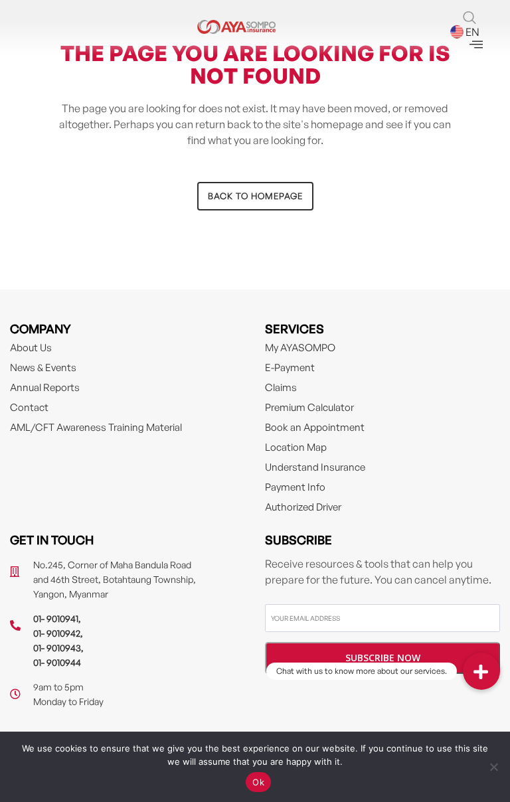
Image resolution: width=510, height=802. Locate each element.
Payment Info (295, 487)
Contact (29, 407)
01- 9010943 (57, 647)
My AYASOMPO (300, 347)
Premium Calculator (309, 407)
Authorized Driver (303, 507)
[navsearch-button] (469, 19)
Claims (281, 387)
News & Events (43, 367)
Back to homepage (255, 196)
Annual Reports (45, 387)
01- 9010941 (55, 618)
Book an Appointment (315, 427)
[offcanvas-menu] (476, 45)
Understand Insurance (315, 467)
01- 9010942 (56, 633)
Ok (258, 782)
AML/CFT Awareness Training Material (96, 427)
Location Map (296, 447)
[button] (481, 671)
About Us (31, 347)
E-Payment (290, 367)
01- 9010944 (57, 662)
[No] (493, 766)
